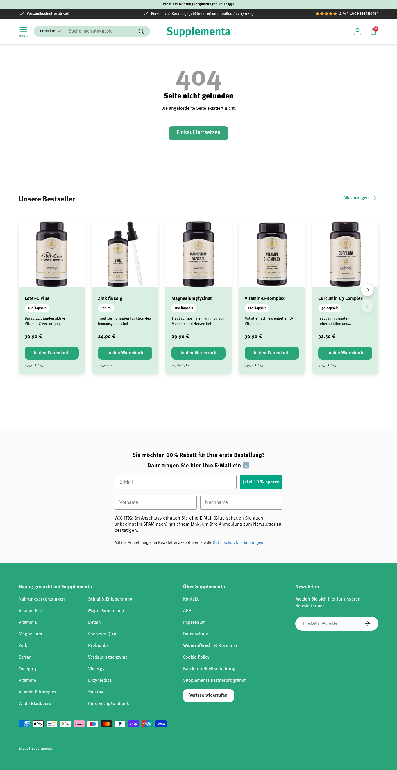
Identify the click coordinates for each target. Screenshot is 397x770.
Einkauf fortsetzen (198, 133)
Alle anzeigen (356, 198)
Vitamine (27, 680)
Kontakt (191, 599)
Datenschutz (195, 634)
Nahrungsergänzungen (42, 599)
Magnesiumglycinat (191, 298)
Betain (94, 622)
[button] (373, 31)
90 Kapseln (330, 308)
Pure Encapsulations (108, 704)
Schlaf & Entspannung (110, 599)
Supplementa (41, 749)
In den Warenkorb (52, 353)
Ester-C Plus (37, 298)
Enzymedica (100, 680)
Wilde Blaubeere (35, 704)
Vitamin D (28, 622)
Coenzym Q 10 (102, 634)
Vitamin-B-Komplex (265, 298)
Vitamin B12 (30, 611)
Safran (25, 657)
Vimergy (96, 669)
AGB (187, 611)
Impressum (194, 622)
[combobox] (92, 31)
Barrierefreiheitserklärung (209, 669)
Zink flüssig (110, 298)
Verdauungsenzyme (108, 657)
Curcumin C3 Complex (340, 298)
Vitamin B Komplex (37, 692)
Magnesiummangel (107, 611)
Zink (23, 645)
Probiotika (98, 645)
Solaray (95, 692)
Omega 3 (27, 669)
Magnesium (30, 634)
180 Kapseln (37, 308)
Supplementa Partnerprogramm (215, 680)
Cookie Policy (196, 657)
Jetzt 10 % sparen (261, 482)
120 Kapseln (257, 308)
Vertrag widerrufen (208, 695)
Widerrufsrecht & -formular (210, 645)
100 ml (106, 308)
